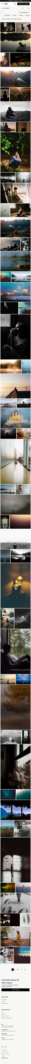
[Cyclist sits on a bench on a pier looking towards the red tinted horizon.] (15, 386)
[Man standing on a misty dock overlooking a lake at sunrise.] (7, 489)
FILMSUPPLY (5, 1029)
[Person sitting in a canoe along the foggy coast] (10, 367)
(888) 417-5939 (5, 1016)
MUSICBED (4, 1033)
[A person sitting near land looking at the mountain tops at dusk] (15, 810)
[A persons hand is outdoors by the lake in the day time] (15, 261)
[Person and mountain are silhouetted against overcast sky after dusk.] (15, 505)
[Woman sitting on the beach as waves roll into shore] (25, 308)
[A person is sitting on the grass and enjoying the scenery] (15, 77)
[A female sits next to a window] (15, 336)
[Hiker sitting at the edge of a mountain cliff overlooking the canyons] (10, 737)
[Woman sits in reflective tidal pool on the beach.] (23, 27)
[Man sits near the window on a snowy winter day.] (26, 737)
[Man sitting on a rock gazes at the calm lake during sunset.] (7, 679)
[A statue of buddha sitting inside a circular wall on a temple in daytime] (24, 403)
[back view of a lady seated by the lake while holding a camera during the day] (23, 178)
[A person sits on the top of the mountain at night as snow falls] (7, 178)
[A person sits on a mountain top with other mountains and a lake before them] (15, 227)
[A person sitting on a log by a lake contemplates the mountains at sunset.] (8, 403)
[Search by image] (28, 8)
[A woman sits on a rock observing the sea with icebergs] (26, 367)
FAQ (3, 1012)
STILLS (3, 1038)
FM (2, 1024)
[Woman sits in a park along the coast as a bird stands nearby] (22, 828)
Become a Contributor (7, 1018)
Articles (3, 1001)
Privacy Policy (4, 1049)
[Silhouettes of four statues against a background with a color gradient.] (22, 955)
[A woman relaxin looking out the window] (15, 766)
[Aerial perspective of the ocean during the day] (23, 794)
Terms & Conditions (5, 1053)
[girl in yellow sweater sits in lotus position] (15, 418)
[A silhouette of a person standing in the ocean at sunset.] (23, 679)
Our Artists (4, 999)
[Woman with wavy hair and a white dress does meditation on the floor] (7, 127)
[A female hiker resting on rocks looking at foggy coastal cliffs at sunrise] (10, 244)
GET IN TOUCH (15, 989)
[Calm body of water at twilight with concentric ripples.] (20, 522)
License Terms (4, 1051)
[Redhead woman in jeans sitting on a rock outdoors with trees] (15, 152)
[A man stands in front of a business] (15, 903)
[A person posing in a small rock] (22, 618)
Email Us (4, 1014)
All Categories (5, 1003)
